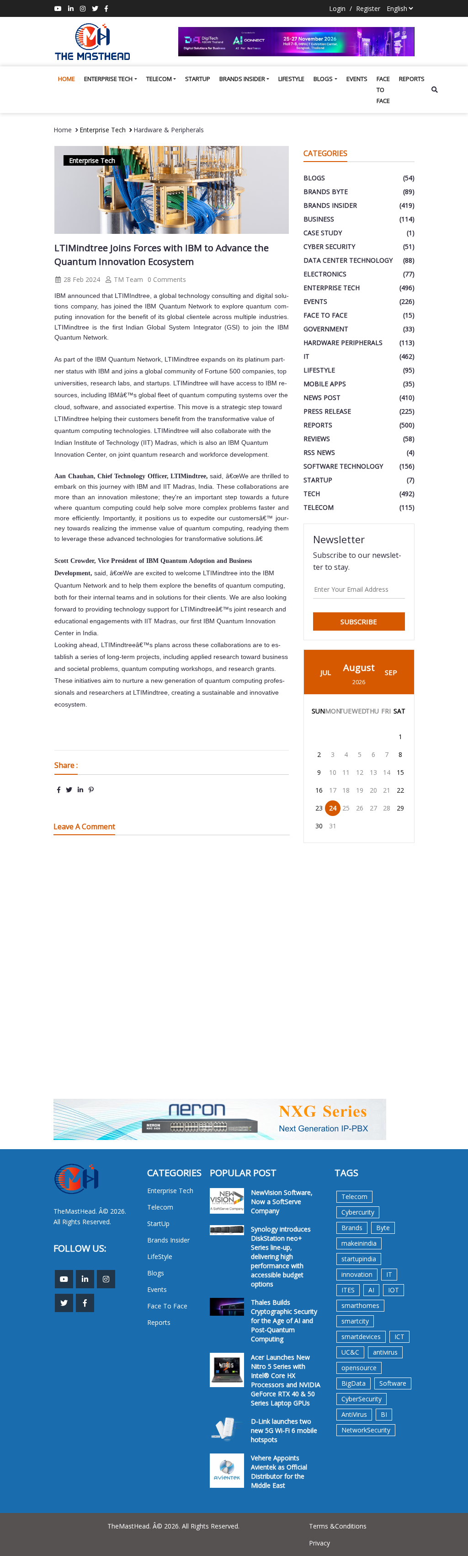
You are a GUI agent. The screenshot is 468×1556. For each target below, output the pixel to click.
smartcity (355, 1321)
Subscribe (358, 621)
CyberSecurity (361, 1398)
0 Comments (167, 279)
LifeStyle (291, 79)
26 (359, 808)
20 (373, 790)
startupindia (358, 1258)
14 (386, 772)
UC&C (350, 1352)
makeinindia (359, 1243)
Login (337, 8)
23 (319, 808)
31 (332, 825)
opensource (359, 1367)
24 (332, 808)
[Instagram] (82, 8)
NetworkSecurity (365, 1430)
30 (319, 825)
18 (346, 790)
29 (400, 808)
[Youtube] (58, 8)
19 (359, 790)
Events (356, 79)
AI (371, 1290)
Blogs (323, 79)
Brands (351, 1227)
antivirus (385, 1352)
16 (319, 790)
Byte (383, 1227)
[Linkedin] (70, 8)
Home (66, 79)
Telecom (159, 79)
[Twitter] (95, 8)
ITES (348, 1290)
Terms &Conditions (338, 1526)
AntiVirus (354, 1414)
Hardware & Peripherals (168, 129)
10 (332, 772)
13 (373, 772)
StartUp (197, 79)
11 (346, 772)
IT (389, 1274)
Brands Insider (242, 79)
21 (386, 790)
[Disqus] (171, 972)
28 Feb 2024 (81, 279)
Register (368, 8)
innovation (356, 1274)
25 (346, 808)
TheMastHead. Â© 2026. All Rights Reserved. (173, 1526)
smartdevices (361, 1336)
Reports (412, 79)
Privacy (319, 1543)
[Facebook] (106, 8)
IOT (393, 1290)
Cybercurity (357, 1212)
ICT (399, 1336)
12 (359, 772)
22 (400, 790)
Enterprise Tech (108, 79)
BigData (353, 1383)
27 (373, 808)
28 (386, 808)
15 (400, 772)
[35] (296, 41)
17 (332, 790)
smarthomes (360, 1305)
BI (384, 1414)
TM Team (127, 279)
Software (392, 1383)
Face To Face (383, 90)
